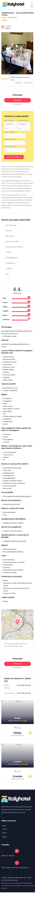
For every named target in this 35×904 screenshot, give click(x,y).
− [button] (3, 614)
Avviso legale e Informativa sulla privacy (15, 867)
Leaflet (31, 639)
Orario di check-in (9, 693)
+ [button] (3, 612)
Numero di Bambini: (10, 139)
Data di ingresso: (9, 120)
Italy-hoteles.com (6, 807)
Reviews (30, 83)
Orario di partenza (7, 687)
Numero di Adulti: (9, 132)
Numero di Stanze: (10, 146)
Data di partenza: (22, 120)
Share (19, 83)
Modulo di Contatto (7, 856)
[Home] (13, 4)
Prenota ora (18, 100)
